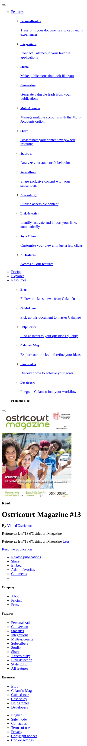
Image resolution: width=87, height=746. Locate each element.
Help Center (20, 703)
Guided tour (20, 695)
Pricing (16, 272)
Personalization (22, 623)
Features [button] (17, 12)
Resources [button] (18, 280)
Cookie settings (22, 740)
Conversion (19, 627)
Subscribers (19, 643)
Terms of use (20, 728)
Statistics (17, 631)
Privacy (16, 732)
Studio (16, 648)
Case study (19, 699)
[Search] (4, 411)
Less (66, 541)
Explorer (17, 276)
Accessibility (20, 656)
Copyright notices (24, 736)
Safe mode (19, 719)
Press (15, 604)
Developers (19, 707)
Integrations (19, 635)
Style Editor (20, 664)
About (15, 596)
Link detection (21, 660)
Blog (14, 686)
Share (15, 652)
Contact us (19, 723)
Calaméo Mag (21, 691)
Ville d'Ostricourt (19, 526)
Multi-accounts (22, 639)
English (16, 715)
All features (19, 668)
